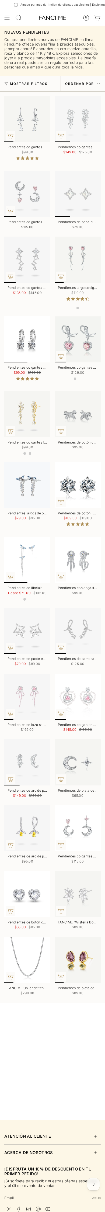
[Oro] (24, 453)
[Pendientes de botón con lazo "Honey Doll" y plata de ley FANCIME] (78, 414)
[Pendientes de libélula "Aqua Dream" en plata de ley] (27, 560)
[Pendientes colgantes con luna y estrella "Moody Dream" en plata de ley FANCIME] (78, 828)
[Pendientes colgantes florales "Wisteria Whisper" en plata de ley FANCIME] (27, 414)
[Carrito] (97, 18)
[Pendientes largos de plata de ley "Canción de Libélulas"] (27, 485)
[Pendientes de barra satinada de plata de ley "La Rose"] (78, 631)
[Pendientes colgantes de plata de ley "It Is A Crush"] (78, 339)
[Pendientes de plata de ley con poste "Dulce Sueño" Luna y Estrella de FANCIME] (78, 762)
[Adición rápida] (10, 136)
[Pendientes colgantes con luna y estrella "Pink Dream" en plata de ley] (27, 194)
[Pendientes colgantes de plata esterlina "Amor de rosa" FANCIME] (78, 697)
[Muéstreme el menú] (7, 18)
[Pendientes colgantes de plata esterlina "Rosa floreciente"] (78, 119)
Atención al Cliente (27, 1136)
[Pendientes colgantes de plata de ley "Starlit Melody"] (27, 260)
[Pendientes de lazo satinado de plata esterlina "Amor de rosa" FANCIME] (27, 697)
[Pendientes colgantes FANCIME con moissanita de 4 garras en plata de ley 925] (27, 339)
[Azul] (24, 599)
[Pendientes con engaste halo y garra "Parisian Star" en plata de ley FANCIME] (78, 560)
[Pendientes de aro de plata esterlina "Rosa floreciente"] (27, 762)
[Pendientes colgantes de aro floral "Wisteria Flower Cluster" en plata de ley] (27, 119)
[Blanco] (80, 379)
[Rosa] (77, 308)
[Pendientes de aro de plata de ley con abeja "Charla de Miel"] (27, 828)
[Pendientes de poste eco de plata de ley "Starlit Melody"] (27, 631)
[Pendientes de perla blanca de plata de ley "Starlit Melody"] (78, 194)
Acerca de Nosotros (28, 1152)
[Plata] (30, 453)
